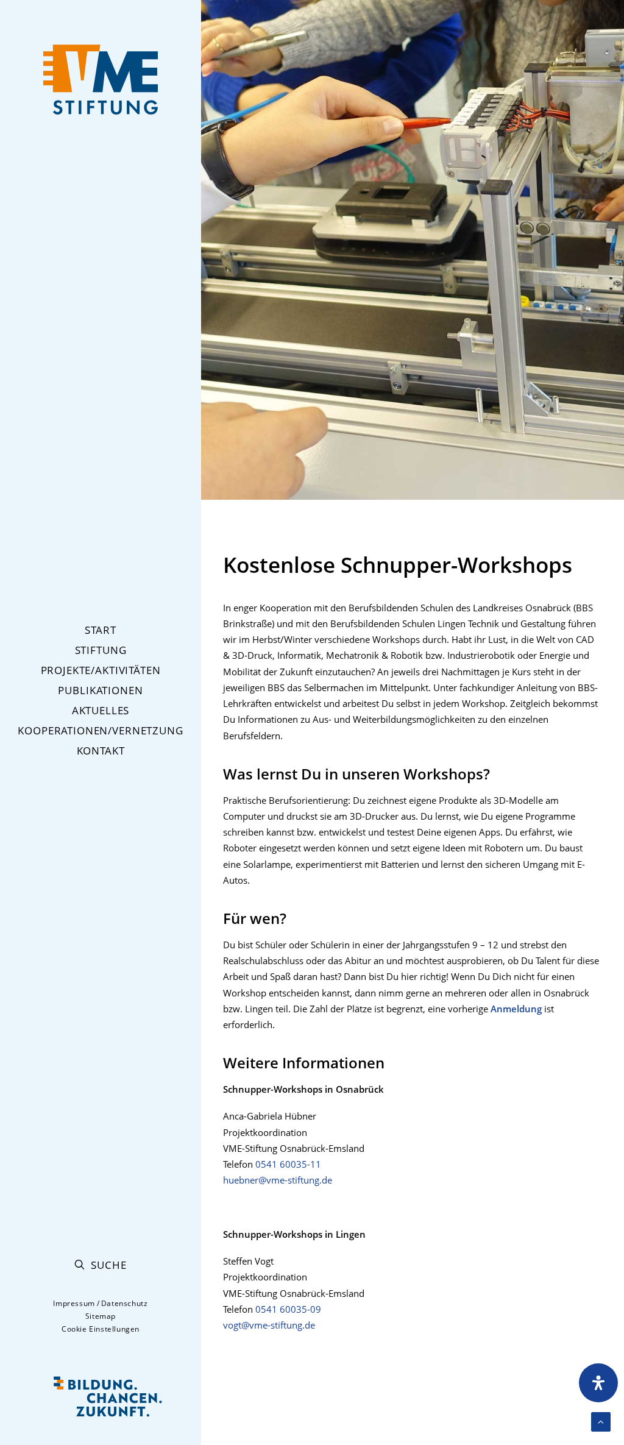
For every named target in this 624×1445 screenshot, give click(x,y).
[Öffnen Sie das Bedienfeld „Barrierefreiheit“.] (598, 1382)
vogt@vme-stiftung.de (269, 1325)
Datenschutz (124, 1303)
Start (100, 630)
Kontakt (101, 751)
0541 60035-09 (288, 1309)
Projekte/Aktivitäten (101, 670)
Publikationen (100, 690)
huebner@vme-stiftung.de (277, 1180)
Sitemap (100, 1316)
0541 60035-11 (288, 1164)
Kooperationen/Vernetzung (100, 730)
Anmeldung (516, 1009)
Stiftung (101, 650)
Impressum (73, 1303)
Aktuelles (101, 710)
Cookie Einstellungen (101, 1329)
